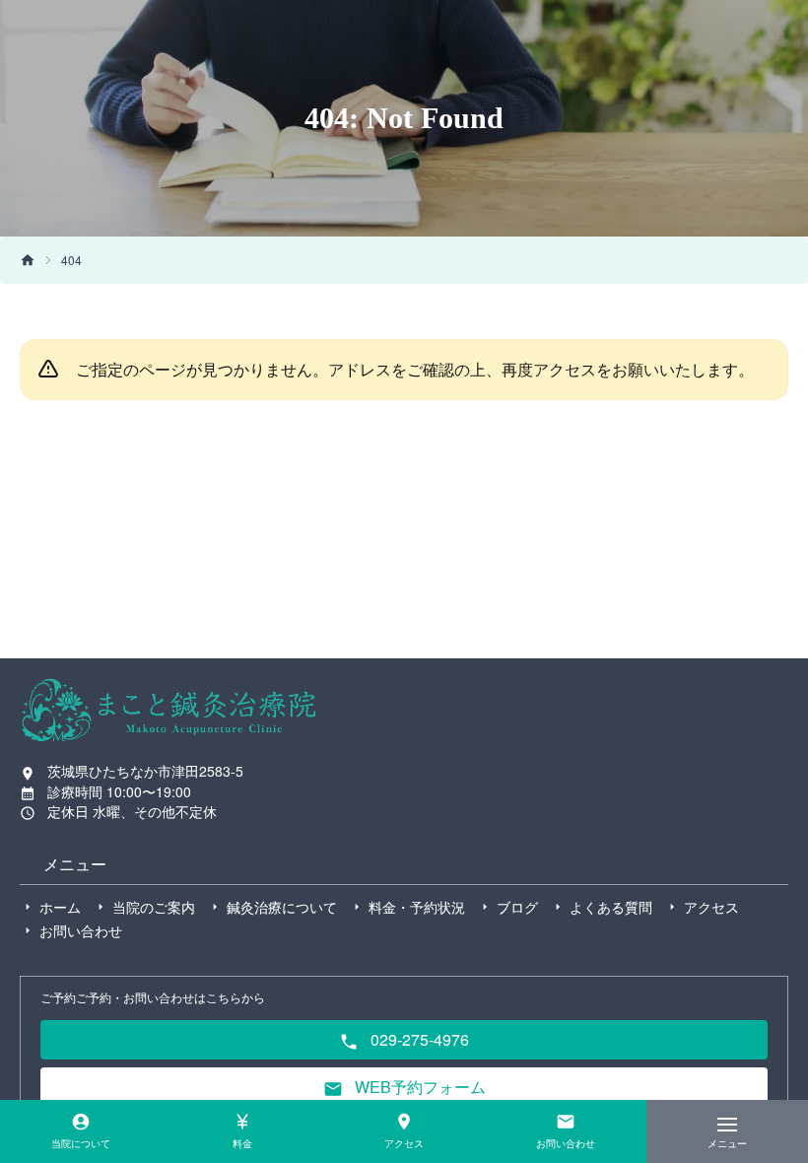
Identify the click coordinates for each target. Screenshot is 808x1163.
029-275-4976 (418, 1039)
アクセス (711, 907)
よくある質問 (611, 907)
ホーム (60, 907)
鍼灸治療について (282, 907)
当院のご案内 (153, 907)
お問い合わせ (80, 930)
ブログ (517, 907)
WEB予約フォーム (418, 1086)
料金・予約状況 (417, 907)
